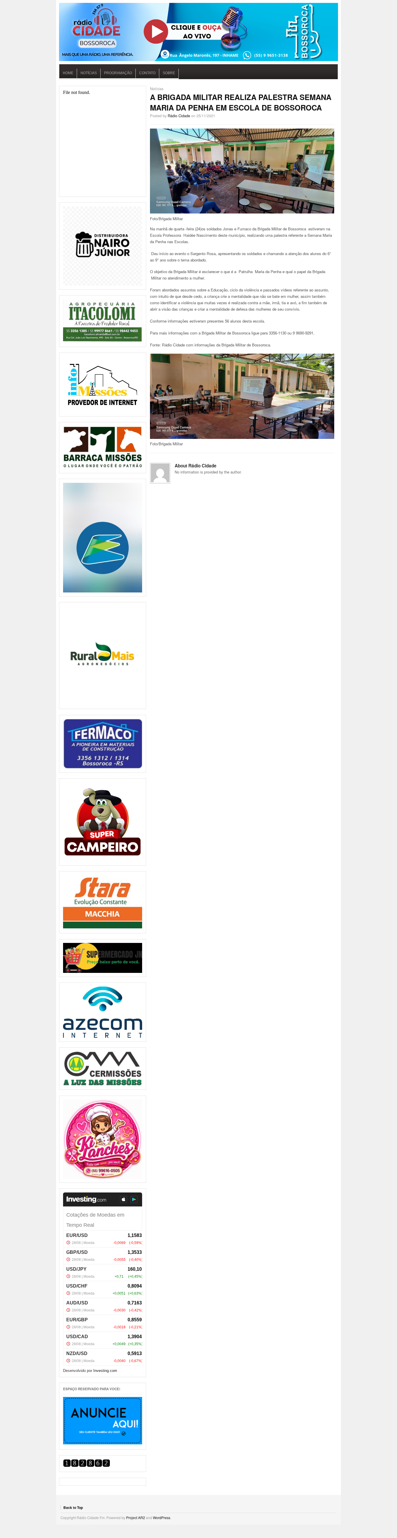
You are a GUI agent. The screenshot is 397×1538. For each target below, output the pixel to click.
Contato (147, 73)
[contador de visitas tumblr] (86, 1465)
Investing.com (105, 1370)
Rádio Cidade (179, 115)
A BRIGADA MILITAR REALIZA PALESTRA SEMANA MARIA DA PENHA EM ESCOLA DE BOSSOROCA (240, 102)
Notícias (89, 73)
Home (68, 73)
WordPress (161, 1517)
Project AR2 (135, 1517)
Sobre (169, 73)
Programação (118, 73)
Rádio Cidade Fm (198, 32)
